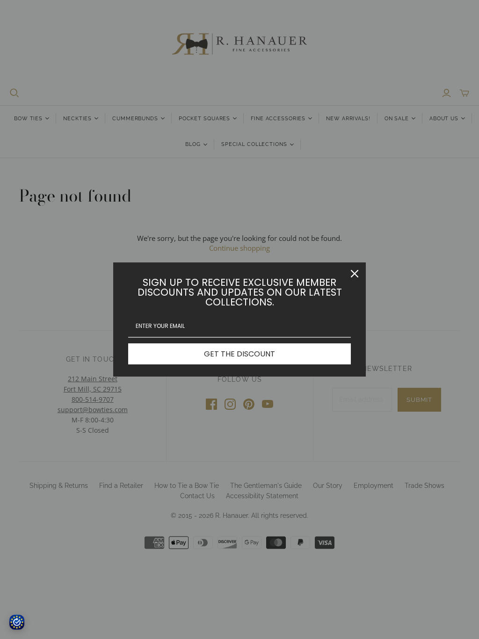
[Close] (354, 273)
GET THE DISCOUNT (239, 354)
